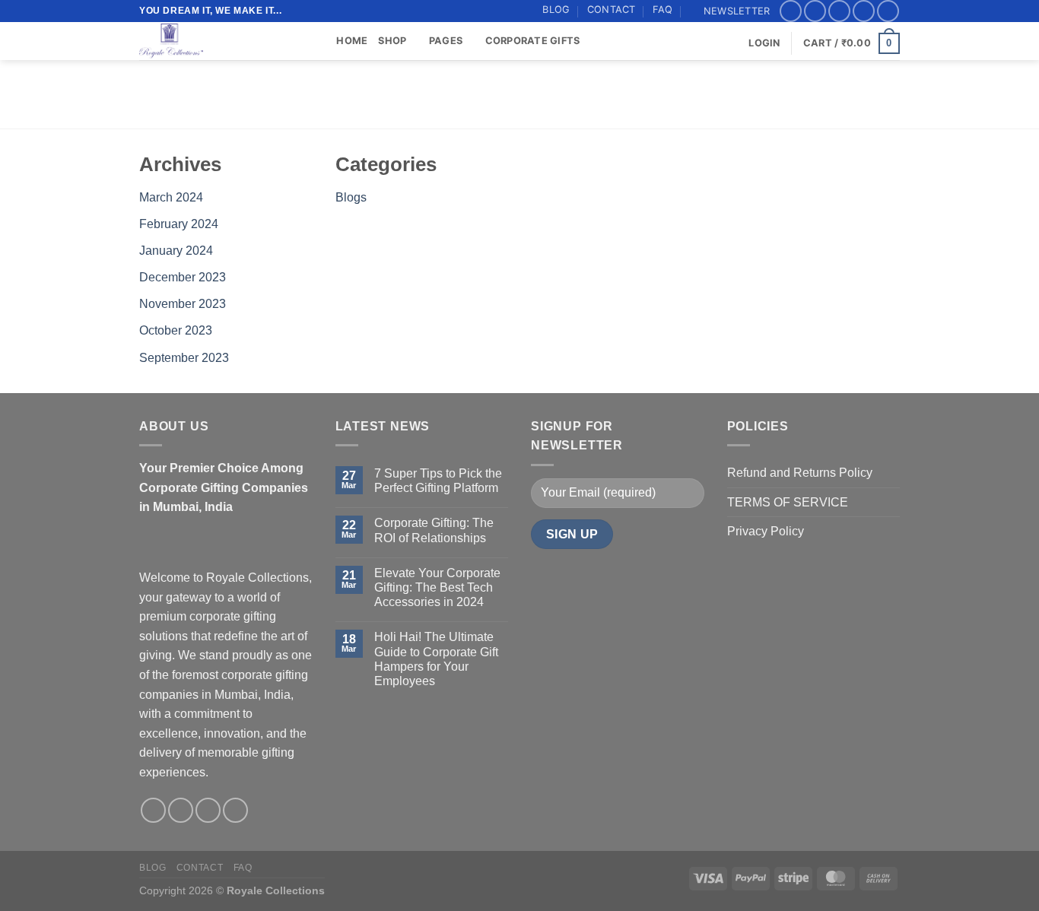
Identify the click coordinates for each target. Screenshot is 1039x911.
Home (351, 40)
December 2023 (182, 277)
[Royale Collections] (215, 41)
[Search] (320, 41)
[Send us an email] (864, 11)
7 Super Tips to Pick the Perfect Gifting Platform (438, 480)
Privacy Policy (765, 531)
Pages (445, 40)
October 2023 (175, 330)
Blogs (351, 197)
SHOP (392, 40)
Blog (556, 9)
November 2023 (182, 303)
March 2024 (171, 197)
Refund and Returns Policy (799, 472)
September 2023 (184, 357)
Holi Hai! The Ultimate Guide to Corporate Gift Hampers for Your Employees (436, 658)
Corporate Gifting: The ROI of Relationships (434, 530)
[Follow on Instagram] (815, 11)
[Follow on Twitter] (839, 11)
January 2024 (176, 250)
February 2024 (178, 223)
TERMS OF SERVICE (787, 502)
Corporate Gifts (532, 40)
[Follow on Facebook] (791, 11)
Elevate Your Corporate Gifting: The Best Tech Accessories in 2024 (437, 587)
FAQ (663, 9)
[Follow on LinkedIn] (888, 11)
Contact (611, 9)
